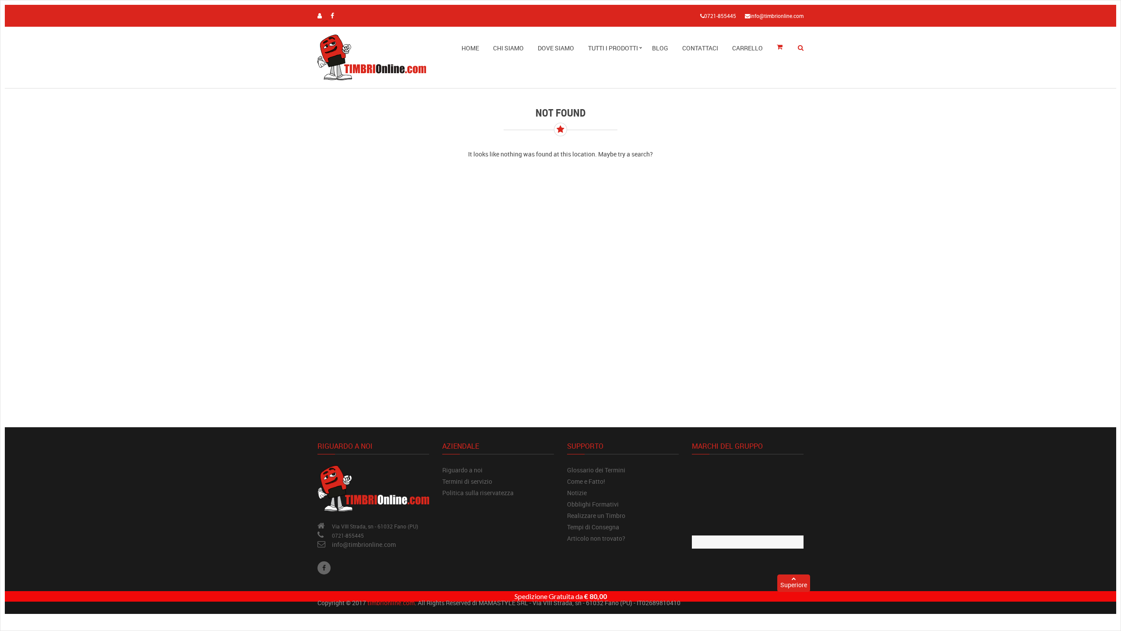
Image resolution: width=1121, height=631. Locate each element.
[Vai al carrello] (782, 47)
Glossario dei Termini (596, 470)
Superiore (793, 585)
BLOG (660, 48)
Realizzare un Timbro (596, 515)
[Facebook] (324, 567)
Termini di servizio (467, 481)
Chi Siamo (508, 48)
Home (470, 48)
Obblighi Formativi (593, 504)
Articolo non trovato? (596, 538)
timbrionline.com (391, 603)
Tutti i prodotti (613, 48)
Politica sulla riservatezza (478, 493)
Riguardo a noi (462, 470)
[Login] (319, 15)
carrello (747, 48)
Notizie (577, 493)
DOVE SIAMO (556, 48)
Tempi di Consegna (593, 527)
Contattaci (700, 48)
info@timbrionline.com (364, 544)
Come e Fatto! (586, 481)
